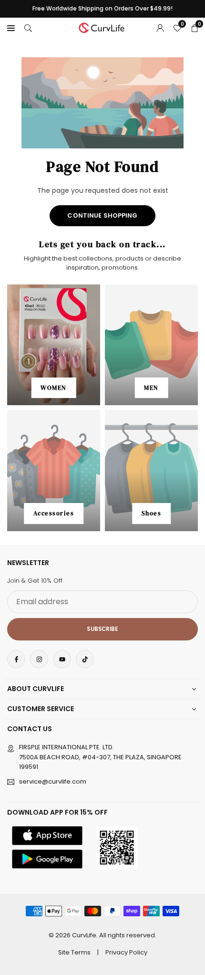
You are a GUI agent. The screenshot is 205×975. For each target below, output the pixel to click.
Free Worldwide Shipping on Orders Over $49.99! (102, 8)
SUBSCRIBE (102, 629)
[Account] (160, 28)
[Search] (28, 28)
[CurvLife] (103, 27)
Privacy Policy (126, 952)
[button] (11, 28)
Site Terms (74, 952)
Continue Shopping (102, 215)
